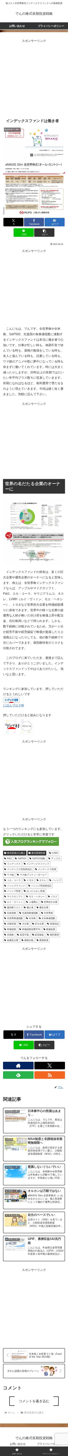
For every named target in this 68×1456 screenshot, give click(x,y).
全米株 (32, 918)
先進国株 (11, 913)
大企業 (25, 923)
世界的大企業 (50, 902)
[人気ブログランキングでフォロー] (31, 841)
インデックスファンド (38, 863)
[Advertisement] (34, 78)
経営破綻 (39, 934)
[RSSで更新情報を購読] (49, 1075)
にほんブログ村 (13, 705)
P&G (9, 858)
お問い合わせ (18, 1443)
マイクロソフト (15, 896)
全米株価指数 (48, 918)
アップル (55, 858)
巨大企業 (39, 923)
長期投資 (43, 940)
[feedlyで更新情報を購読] (18, 1075)
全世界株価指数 (15, 918)
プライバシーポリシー (50, 1443)
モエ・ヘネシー (37, 896)
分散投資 (11, 923)
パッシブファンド (16, 885)
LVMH (55, 853)
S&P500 (22, 858)
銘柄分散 (28, 940)
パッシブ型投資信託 (41, 885)
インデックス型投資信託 (19, 869)
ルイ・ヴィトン (15, 902)
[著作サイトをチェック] (18, 1065)
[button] (44, 232)
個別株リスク (14, 907)
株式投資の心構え (16, 853)
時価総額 (11, 929)
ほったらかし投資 (36, 891)
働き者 (30, 907)
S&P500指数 (38, 858)
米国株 (10, 934)
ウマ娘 (10, 874)
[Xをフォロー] (49, 1065)
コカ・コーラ (14, 880)
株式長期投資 (38, 853)
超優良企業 (12, 940)
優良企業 (43, 907)
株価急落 (50, 929)
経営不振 (24, 934)
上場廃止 (33, 902)
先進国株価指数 (30, 913)
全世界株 (48, 913)
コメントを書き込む (34, 1401)
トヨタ (30, 880)
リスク (54, 896)
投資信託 (54, 923)
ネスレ (42, 880)
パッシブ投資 (14, 891)
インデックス (14, 863)
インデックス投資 (47, 869)
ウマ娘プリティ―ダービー (33, 874)
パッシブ (56, 880)
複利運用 (54, 934)
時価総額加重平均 (31, 929)
